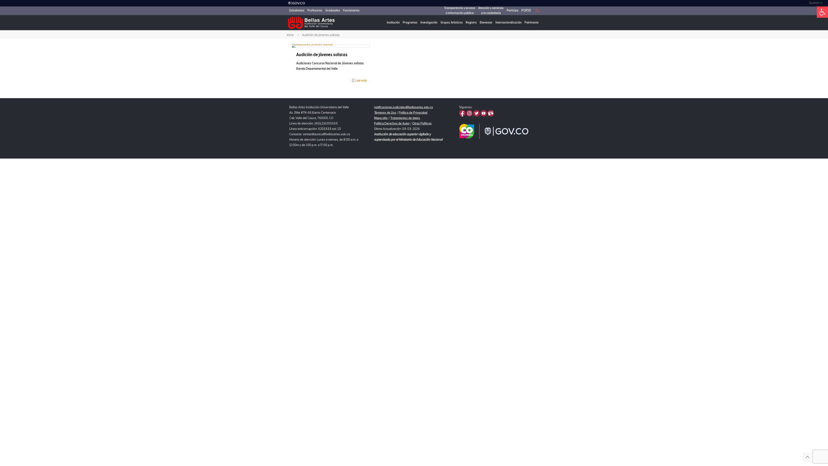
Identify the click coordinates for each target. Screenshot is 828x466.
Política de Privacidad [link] (413, 112)
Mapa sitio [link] (381, 118)
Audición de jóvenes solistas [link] (321, 55)
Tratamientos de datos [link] (405, 118)
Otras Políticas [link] (422, 123)
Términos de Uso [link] (385, 112)
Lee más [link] (361, 80)
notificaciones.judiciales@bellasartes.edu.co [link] (403, 107)
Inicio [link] (290, 35)
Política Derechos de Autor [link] (392, 123)
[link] (822, 12)
